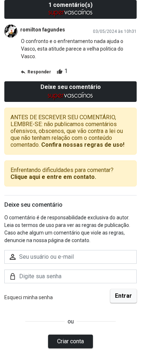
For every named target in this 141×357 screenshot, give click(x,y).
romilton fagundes (42, 30)
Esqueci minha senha (28, 297)
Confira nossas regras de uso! (82, 144)
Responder (39, 71)
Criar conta (70, 341)
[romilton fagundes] (10, 31)
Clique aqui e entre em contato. (53, 176)
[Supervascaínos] (70, 12)
